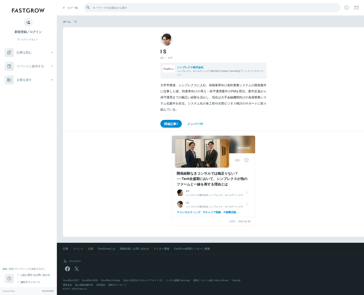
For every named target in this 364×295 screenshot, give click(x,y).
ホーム (67, 21)
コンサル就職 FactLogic (177, 280)
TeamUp (235, 280)
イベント (78, 248)
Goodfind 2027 (71, 280)
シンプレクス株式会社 (190, 67)
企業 (90, 248)
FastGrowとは (106, 248)
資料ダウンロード (117, 284)
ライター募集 (161, 248)
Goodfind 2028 (90, 280)
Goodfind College (110, 280)
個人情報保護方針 (84, 284)
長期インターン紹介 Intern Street (210, 280)
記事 (65, 248)
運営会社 (67, 284)
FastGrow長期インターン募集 (192, 248)
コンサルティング (190, 212)
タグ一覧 (72, 7)
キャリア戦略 (213, 212)
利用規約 (100, 284)
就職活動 (231, 212)
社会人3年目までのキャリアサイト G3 (142, 280)
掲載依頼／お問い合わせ (134, 248)
